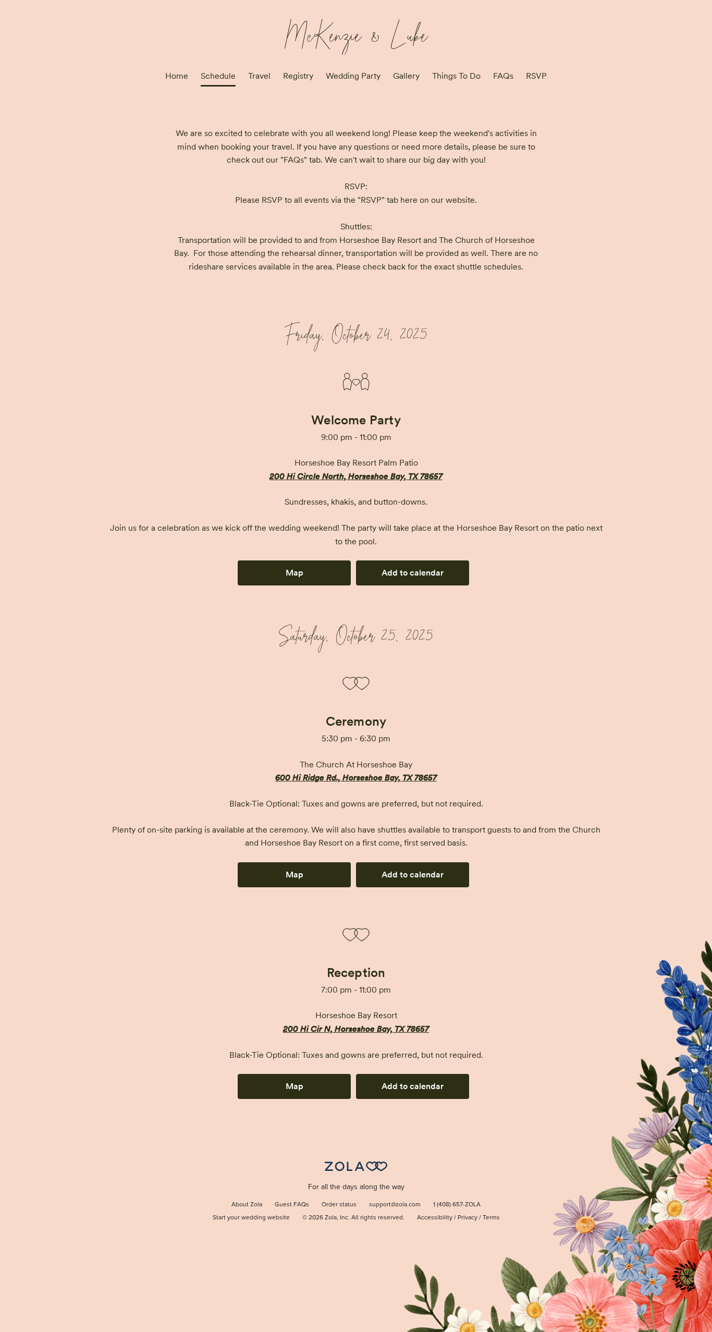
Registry (298, 76)
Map (294, 573)
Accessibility (434, 1218)
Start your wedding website (251, 1218)
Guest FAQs (292, 1205)
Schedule (218, 76)
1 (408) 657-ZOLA (457, 1205)
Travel (259, 76)
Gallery (406, 76)
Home (176, 76)
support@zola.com (395, 1205)
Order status (339, 1205)
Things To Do (456, 76)
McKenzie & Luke (356, 32)
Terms (491, 1218)
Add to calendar (413, 573)
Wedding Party (353, 76)
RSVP (536, 76)
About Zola (246, 1205)
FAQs (503, 76)
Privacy (467, 1218)
